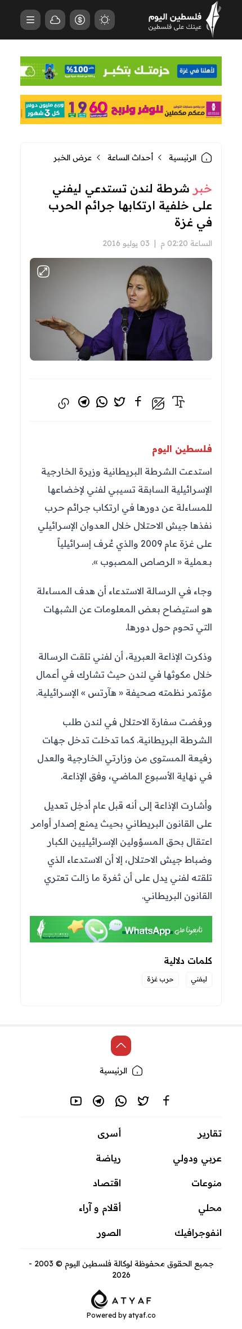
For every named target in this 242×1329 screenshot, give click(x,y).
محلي (210, 1207)
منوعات (206, 1182)
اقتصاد (107, 1182)
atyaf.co (142, 1315)
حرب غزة (160, 979)
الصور (109, 1232)
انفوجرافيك (198, 1232)
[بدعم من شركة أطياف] (121, 1298)
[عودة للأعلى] (121, 1046)
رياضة (108, 1158)
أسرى (109, 1133)
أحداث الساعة (130, 157)
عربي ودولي (197, 1158)
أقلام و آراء (100, 1207)
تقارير (210, 1133)
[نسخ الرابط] (63, 403)
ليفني (199, 979)
